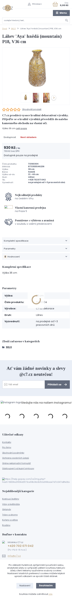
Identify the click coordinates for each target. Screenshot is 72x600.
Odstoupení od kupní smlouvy (18, 468)
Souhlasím (46, 585)
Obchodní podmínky (13, 452)
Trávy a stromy (10, 514)
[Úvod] (7, 8)
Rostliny (6, 525)
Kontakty (6, 442)
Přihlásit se (55, 384)
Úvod (4, 28)
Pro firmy (6, 447)
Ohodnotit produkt (31, 109)
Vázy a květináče (11, 504)
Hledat (67, 20)
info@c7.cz (14, 556)
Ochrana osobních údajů (15, 458)
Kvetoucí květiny (10, 498)
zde (50, 594)
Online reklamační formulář (16, 463)
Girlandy (6, 509)
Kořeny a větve (10, 519)
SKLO (13, 28)
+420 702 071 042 (20, 546)
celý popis (21, 128)
